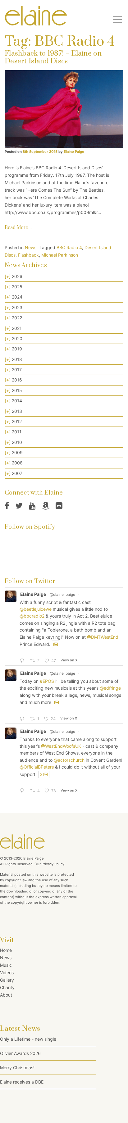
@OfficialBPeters (37, 766)
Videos (7, 972)
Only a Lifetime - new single (28, 1039)
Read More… (18, 228)
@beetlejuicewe (36, 609)
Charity (7, 987)
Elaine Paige (73, 151)
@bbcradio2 (32, 616)
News (30, 247)
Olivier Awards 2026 (20, 1053)
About (6, 994)
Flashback (28, 255)
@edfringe (110, 688)
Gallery (7, 980)
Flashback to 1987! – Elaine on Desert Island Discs (53, 57)
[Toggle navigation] (117, 19)
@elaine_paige (62, 594)
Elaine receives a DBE (21, 1081)
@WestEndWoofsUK (61, 746)
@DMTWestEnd (102, 637)
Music (6, 965)
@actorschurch (69, 760)
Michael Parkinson (59, 255)
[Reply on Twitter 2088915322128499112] (23, 719)
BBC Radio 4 (69, 247)
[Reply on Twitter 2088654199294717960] (23, 791)
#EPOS (47, 681)
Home (6, 950)
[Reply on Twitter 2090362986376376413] (23, 661)
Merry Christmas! (17, 1067)
